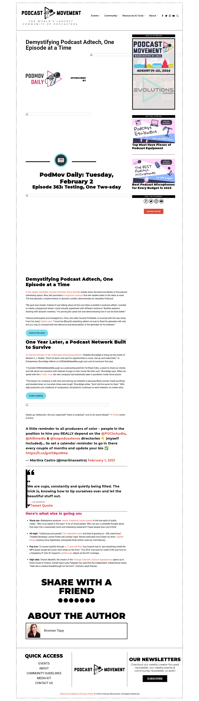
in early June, (46, 374)
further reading (36, 395)
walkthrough (66, 553)
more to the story (37, 333)
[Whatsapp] (82, 600)
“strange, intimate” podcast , (92, 559)
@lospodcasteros (65, 438)
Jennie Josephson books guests (77, 520)
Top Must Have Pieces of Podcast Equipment (151, 146)
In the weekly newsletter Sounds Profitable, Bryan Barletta (53, 292)
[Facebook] (60, 600)
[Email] (93, 600)
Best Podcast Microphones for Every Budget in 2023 (153, 186)
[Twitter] (66, 600)
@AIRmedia (36, 438)
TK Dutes (114, 414)
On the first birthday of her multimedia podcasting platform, (54, 355)
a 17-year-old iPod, (73, 546)
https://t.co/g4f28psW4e (47, 453)
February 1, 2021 (101, 460)
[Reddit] (87, 600)
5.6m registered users (72, 533)
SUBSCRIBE (155, 678)
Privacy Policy (86, 694)
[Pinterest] (71, 600)
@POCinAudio (113, 433)
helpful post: (47, 321)
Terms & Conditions (69, 694)
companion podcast (73, 295)
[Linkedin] (76, 600)
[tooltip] (162, 15)
